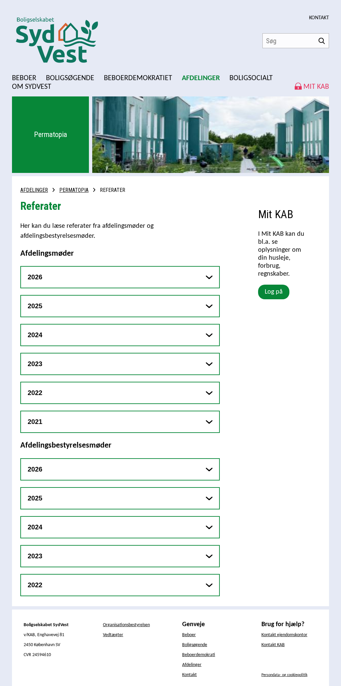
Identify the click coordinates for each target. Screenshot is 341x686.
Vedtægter (113, 634)
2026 (35, 277)
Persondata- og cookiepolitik (284, 675)
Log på (274, 292)
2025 (35, 306)
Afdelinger (34, 190)
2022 (35, 392)
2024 (35, 335)
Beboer (189, 634)
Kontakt (319, 18)
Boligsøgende (194, 644)
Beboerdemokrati (198, 654)
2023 (35, 363)
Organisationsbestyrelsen (126, 624)
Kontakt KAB (273, 644)
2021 (35, 421)
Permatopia (74, 190)
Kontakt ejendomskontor (284, 634)
